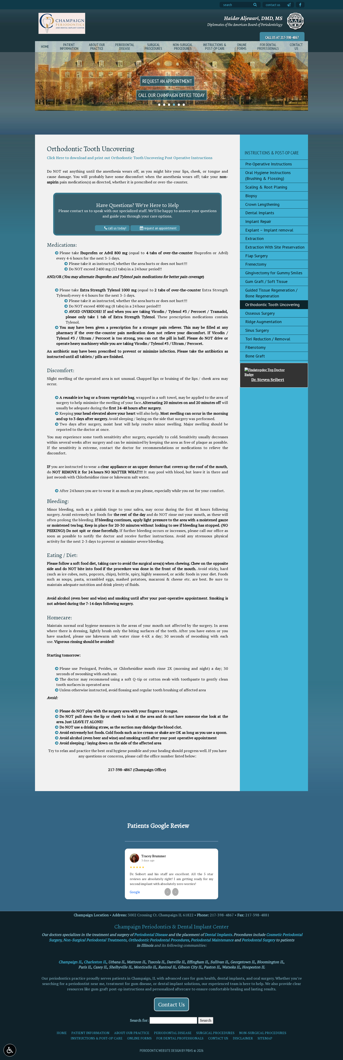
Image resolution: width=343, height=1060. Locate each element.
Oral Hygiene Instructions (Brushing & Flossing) (268, 175)
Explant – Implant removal (269, 230)
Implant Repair (258, 221)
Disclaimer (243, 1038)
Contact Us (273, 4)
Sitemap (265, 1038)
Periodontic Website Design (160, 1050)
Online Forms (139, 1038)
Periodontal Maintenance (212, 939)
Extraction (254, 238)
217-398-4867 (289, 37)
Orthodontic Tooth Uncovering (272, 304)
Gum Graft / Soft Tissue (266, 281)
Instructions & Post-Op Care (272, 153)
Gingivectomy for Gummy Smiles (273, 272)
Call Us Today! (116, 228)
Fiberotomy (255, 347)
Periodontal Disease (151, 934)
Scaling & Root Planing (266, 187)
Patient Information (90, 1033)
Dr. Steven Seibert (267, 379)
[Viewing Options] (10, 1050)
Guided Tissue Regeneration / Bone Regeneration (271, 293)
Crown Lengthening (262, 204)
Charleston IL (95, 961)
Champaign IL (70, 961)
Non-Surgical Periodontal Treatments (94, 939)
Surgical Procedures (215, 1033)
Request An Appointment (160, 228)
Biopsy (251, 195)
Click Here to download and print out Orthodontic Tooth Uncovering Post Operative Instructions (129, 157)
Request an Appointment (167, 81)
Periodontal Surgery (258, 939)
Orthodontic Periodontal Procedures (158, 939)
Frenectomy (255, 264)
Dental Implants (259, 212)
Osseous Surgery (260, 313)
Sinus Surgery (257, 330)
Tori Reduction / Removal (267, 339)
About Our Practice (131, 1033)
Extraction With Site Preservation (274, 247)
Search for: (139, 1020)
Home (45, 46)
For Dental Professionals (179, 1038)
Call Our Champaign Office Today (171, 95)
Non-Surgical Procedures (262, 1033)
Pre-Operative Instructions (268, 164)
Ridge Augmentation (263, 321)
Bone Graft (255, 356)
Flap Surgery (256, 255)
